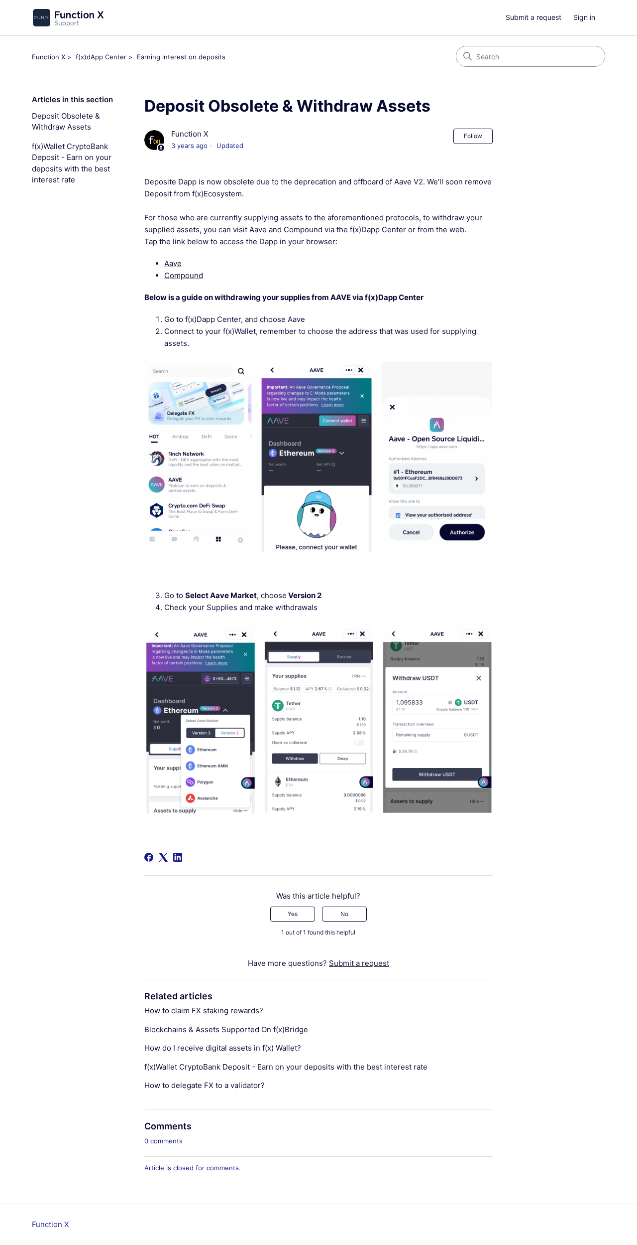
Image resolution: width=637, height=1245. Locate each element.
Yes (293, 914)
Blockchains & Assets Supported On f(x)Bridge (226, 1029)
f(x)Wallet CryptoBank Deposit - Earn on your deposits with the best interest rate (71, 163)
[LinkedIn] (177, 857)
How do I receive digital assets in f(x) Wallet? (222, 1048)
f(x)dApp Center (101, 57)
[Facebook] (148, 857)
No (344, 914)
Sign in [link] (584, 17)
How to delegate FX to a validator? (204, 1085)
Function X (48, 57)
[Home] (68, 17)
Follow (473, 136)
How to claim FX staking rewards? (203, 1010)
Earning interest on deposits (181, 57)
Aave (173, 263)
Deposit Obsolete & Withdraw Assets (66, 121)
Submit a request (533, 17)
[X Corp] (163, 857)
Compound (183, 275)
